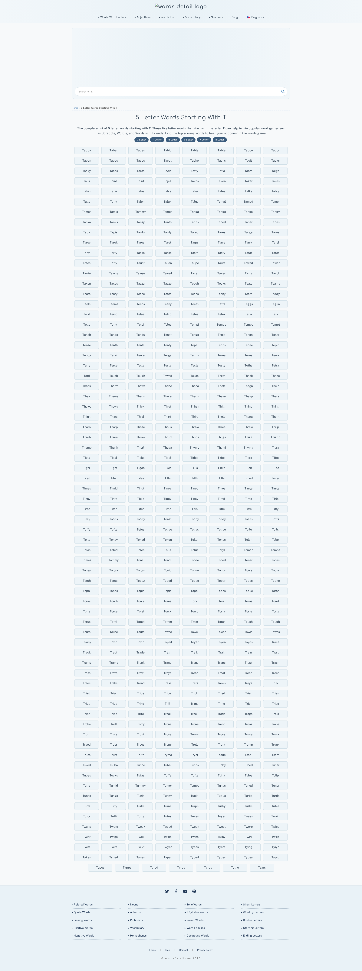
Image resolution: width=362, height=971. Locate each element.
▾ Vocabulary (192, 17)
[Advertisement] (181, 59)
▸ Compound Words (197, 935)
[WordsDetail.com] (181, 6)
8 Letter (219, 139)
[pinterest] (194, 890)
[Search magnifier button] (283, 91)
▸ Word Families (195, 927)
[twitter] (167, 890)
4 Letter (157, 139)
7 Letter (204, 139)
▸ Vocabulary (136, 927)
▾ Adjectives (142, 17)
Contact (184, 950)
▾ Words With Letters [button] (112, 17)
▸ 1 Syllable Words (196, 912)
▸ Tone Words (193, 904)
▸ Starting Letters (252, 927)
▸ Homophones (137, 935)
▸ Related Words (82, 904)
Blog (235, 17)
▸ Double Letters (251, 920)
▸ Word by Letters (252, 912)
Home (75, 108)
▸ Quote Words (81, 912)
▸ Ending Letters (251, 935)
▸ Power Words (194, 920)
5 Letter (172, 139)
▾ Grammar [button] (216, 17)
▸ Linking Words (82, 920)
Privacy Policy (205, 950)
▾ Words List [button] (167, 17)
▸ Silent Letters (250, 904)
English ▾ (257, 17)
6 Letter (188, 139)
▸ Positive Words (82, 927)
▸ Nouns (133, 904)
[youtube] (185, 890)
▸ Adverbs (134, 912)
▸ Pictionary (135, 920)
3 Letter (141, 139)
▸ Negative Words (83, 935)
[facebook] (176, 890)
